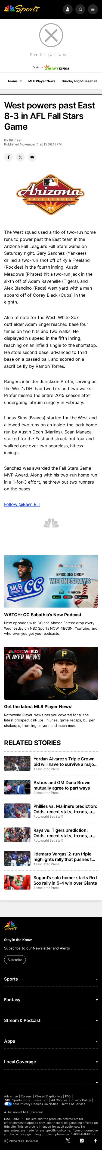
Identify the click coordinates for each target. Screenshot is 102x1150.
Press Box (40, 1100)
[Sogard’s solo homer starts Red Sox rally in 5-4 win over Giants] (17, 882)
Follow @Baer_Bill (22, 504)
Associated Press (46, 769)
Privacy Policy (81, 1100)
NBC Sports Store (17, 1100)
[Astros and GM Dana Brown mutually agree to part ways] (17, 787)
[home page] (22, 9)
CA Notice (51, 1104)
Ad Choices (59, 1100)
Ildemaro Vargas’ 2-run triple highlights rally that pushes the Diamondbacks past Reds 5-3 (65, 856)
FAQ (67, 1096)
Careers (26, 1096)
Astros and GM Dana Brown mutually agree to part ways (62, 785)
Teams (12, 81)
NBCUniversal (33, 1112)
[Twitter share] (20, 157)
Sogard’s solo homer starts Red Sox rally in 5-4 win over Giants (65, 880)
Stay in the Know (18, 939)
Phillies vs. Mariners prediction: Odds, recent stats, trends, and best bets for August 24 (65, 808)
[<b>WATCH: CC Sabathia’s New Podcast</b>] (51, 581)
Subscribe (15, 960)
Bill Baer (15, 140)
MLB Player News (41, 81)
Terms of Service (73, 1104)
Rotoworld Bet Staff (48, 816)
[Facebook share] (8, 157)
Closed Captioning (48, 1096)
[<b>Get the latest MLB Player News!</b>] (51, 673)
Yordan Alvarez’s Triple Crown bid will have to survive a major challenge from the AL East (64, 761)
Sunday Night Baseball (79, 81)
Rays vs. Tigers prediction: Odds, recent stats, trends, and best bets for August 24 (65, 832)
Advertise (11, 1096)
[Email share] (32, 157)
